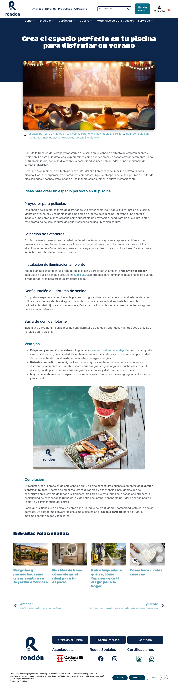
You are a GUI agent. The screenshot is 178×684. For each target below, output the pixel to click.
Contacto (80, 9)
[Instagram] (114, 658)
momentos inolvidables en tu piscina (51, 137)
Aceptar (120, 677)
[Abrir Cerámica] (73, 21)
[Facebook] (100, 658)
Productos (65, 9)
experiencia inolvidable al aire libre (102, 133)
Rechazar (137, 677)
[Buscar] (128, 9)
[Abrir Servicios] (151, 21)
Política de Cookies (18, 681)
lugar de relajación (137, 133)
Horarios (50, 9)
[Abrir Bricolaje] (52, 21)
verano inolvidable (87, 137)
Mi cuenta (159, 11)
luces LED (80, 274)
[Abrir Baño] (33, 21)
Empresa (37, 9)
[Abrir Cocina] (91, 21)
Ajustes (154, 677)
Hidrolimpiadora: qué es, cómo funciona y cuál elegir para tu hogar (107, 578)
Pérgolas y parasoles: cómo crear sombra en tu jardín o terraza (30, 576)
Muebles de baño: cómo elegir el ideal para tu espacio (67, 576)
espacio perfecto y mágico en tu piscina (54, 133)
